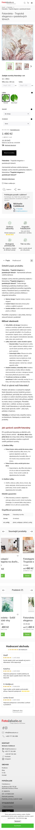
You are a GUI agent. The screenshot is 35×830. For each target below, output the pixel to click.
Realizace (5, 768)
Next (31, 531)
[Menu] (32, 3)
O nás (3, 773)
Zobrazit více (17, 711)
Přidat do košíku (9, 153)
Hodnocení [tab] (16, 260)
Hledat (8, 811)
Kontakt (4, 775)
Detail (27, 576)
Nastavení (17, 821)
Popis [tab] (8, 260)
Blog (3, 770)
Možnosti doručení (10, 145)
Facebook (3, 727)
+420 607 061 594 (10, 754)
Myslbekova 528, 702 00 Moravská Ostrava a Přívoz (10, 787)
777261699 (19, 209)
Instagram (6, 727)
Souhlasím (17, 826)
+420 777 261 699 (12, 736)
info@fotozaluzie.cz (21, 211)
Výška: (21, 82)
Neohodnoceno (15, 129)
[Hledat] (24, 2)
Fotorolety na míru (18, 514)
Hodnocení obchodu (17, 646)
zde (26, 818)
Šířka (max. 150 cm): (8, 82)
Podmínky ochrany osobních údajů (12, 799)
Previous (4, 531)
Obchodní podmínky (8, 796)
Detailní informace (8, 179)
